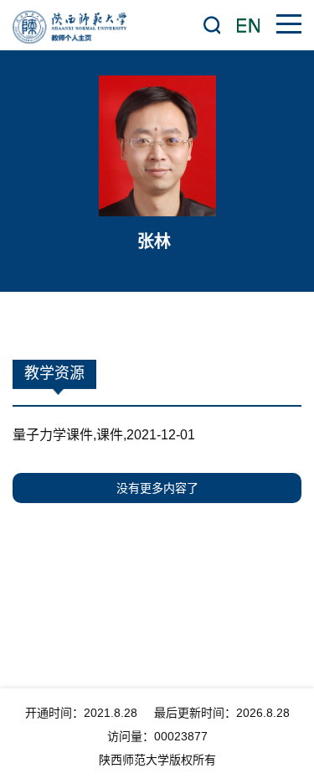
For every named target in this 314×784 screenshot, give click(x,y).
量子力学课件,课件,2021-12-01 (104, 435)
